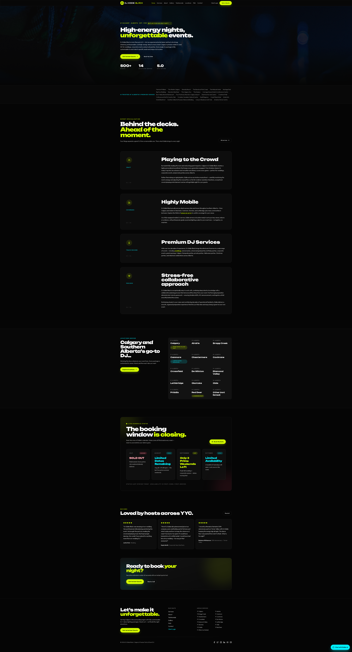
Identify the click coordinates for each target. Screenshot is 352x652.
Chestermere (202, 617)
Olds (218, 625)
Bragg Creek (202, 614)
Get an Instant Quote (130, 630)
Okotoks (200, 625)
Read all (227, 513)
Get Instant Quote (129, 56)
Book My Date (148, 56)
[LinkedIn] (224, 642)
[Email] (231, 642)
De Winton (220, 619)
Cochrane (219, 617)
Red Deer (219, 627)
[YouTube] (227, 642)
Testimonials (179, 3)
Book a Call (151, 581)
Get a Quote (226, 3)
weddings (178, 251)
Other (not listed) (203, 630)
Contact (199, 3)
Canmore (219, 614)
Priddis (200, 627)
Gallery (171, 3)
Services (159, 3)
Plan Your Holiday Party (159, 23)
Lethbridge (220, 622)
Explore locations (128, 369)
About (166, 3)
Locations (188, 3)
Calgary (200, 611)
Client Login (214, 3)
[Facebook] (214, 642)
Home (153, 3)
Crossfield (201, 619)
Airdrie (219, 611)
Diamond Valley (202, 622)
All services (224, 140)
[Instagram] (221, 642)
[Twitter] (218, 642)
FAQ (194, 3)
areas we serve (186, 213)
